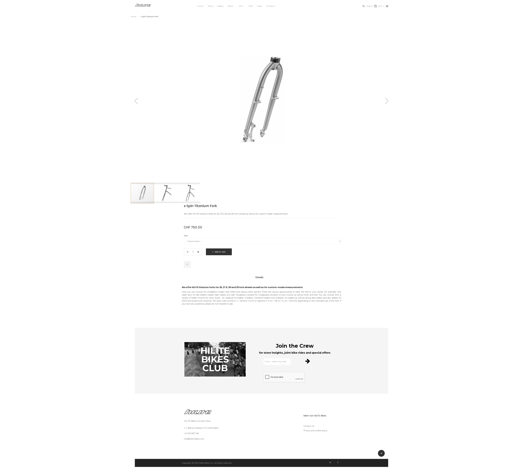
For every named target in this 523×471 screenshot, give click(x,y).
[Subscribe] (308, 361)
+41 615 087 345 (191, 433)
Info (240, 6)
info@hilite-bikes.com (194, 439)
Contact (270, 6)
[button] (136, 101)
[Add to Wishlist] (187, 264)
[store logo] (143, 6)
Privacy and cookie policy (315, 430)
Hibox (230, 6)
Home (200, 6)
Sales (259, 6)
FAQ (251, 6)
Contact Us (308, 426)
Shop (210, 6)
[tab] (259, 278)
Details (259, 277)
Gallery (220, 6)
